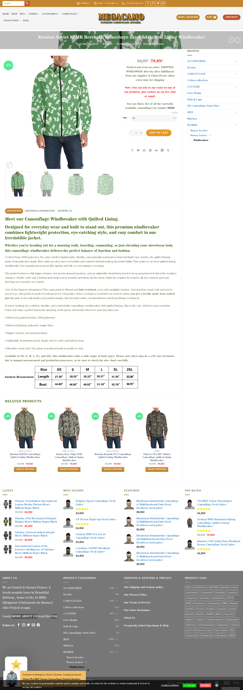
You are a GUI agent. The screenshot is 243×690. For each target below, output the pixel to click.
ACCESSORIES (49, 14)
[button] (211, 17)
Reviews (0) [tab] (65, 211)
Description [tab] (14, 211)
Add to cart (158, 132)
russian (235, 625)
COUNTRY (193, 87)
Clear (174, 113)
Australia (224, 587)
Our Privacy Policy (135, 595)
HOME (5, 14)
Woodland (221, 635)
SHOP (14, 14)
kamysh (200, 614)
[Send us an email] (163, 3)
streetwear (199, 630)
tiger (209, 630)
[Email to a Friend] (144, 150)
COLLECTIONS (11, 20)
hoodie (232, 609)
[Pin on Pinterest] (150, 150)
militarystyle (232, 619)
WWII (231, 635)
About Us (129, 618)
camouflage (204, 598)
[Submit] (26, 3)
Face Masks (194, 93)
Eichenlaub (214, 603)
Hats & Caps (194, 99)
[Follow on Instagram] (153, 3)
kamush (189, 614)
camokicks (220, 592)
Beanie (191, 67)
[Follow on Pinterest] (38, 625)
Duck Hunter (199, 603)
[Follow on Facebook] (147, 3)
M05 (218, 614)
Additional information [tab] (40, 211)
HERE (171, 108)
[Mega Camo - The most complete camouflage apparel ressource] (121, 18)
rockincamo (222, 625)
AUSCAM (213, 587)
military (201, 619)
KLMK (210, 614)
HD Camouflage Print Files (203, 106)
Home (83, 44)
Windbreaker (207, 635)
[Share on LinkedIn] (162, 150)
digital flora (218, 598)
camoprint (191, 598)
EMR (225, 603)
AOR (188, 587)
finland (233, 603)
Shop (94, 44)
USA (232, 630)
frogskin (210, 609)
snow (188, 630)
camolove (232, 592)
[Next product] (231, 40)
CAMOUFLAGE (69, 14)
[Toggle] (236, 61)
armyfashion (199, 587)
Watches (192, 119)
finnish (189, 609)
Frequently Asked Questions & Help (146, 625)
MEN (22, 14)
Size (125, 118)
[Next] (112, 112)
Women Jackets (128, 44)
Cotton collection (197, 80)
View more (48, 687)
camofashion (192, 592)
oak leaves (191, 625)
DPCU (230, 598)
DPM (188, 603)
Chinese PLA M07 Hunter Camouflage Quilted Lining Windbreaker (156, 457)
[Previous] (11, 112)
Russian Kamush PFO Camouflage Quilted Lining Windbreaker (113, 456)
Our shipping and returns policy (143, 587)
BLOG (26, 20)
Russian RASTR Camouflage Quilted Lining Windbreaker (25, 456)
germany (222, 609)
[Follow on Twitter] (158, 3)
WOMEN (33, 14)
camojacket (207, 592)
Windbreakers (153, 44)
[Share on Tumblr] (168, 150)
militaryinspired (215, 619)
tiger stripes (221, 630)
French (199, 609)
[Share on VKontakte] (156, 150)
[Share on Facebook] (132, 150)
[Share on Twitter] (138, 150)
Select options (25, 469)
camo (234, 587)
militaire (190, 619)
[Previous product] (237, 40)
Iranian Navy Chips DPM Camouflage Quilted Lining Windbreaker (69, 457)
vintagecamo (192, 635)
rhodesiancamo (206, 625)
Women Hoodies (199, 130)
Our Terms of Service (137, 602)
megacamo (228, 614)
